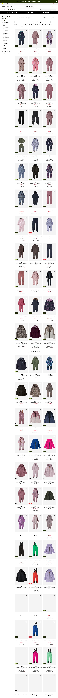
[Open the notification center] (49, 6)
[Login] (46, 6)
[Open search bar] (40, 9)
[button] (46, 18)
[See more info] (21, 54)
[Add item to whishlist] (26, 31)
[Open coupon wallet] (43, 6)
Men (8, 6)
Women (3, 6)
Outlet (4, 3)
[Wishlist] (52, 6)
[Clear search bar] (55, 9)
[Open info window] (56, 1)
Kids (11, 6)
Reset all (24, 26)
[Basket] (55, 6)
